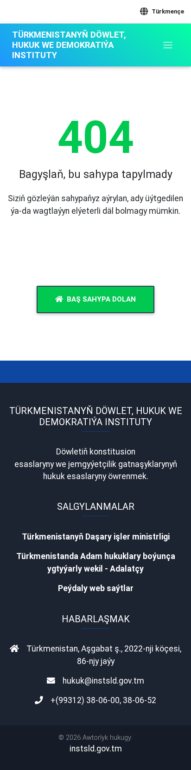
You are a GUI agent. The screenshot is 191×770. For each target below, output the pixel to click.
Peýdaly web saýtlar (96, 588)
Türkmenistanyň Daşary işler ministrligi (96, 536)
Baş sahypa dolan (101, 299)
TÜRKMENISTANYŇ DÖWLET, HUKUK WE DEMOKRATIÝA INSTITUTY (69, 45)
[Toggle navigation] (168, 45)
